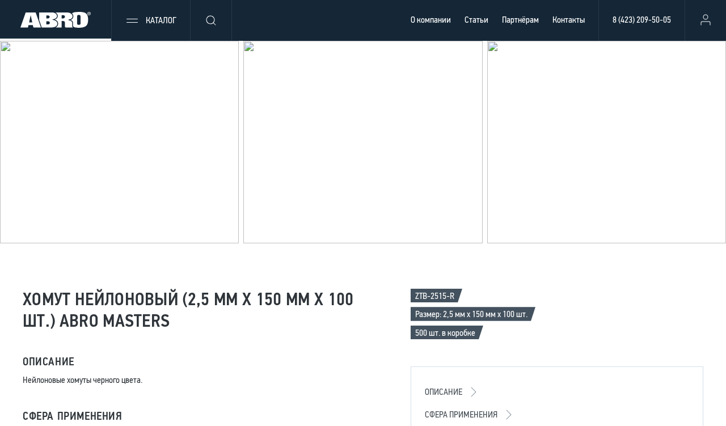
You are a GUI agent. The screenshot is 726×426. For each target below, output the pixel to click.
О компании (431, 19)
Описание (443, 391)
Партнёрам (520, 19)
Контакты (568, 19)
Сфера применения (461, 414)
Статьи (476, 19)
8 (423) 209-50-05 (642, 19)
